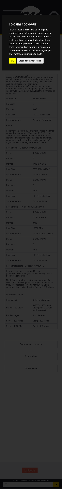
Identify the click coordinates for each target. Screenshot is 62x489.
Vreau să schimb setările (30, 61)
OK (12, 61)
